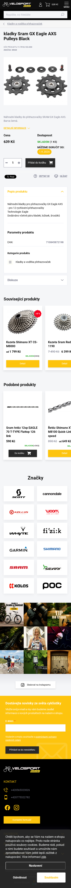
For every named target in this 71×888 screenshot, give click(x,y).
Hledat (62, 14)
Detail (22, 363)
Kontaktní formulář (22, 820)
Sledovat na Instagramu (39, 685)
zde (43, 857)
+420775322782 (20, 797)
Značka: (10, 50)
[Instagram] (16, 807)
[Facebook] (7, 807)
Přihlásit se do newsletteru (22, 750)
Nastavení (35, 865)
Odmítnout (20, 877)
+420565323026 (20, 790)
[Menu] (66, 4)
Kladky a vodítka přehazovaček (33, 261)
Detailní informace (15, 128)
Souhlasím (51, 877)
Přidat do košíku (37, 162)
